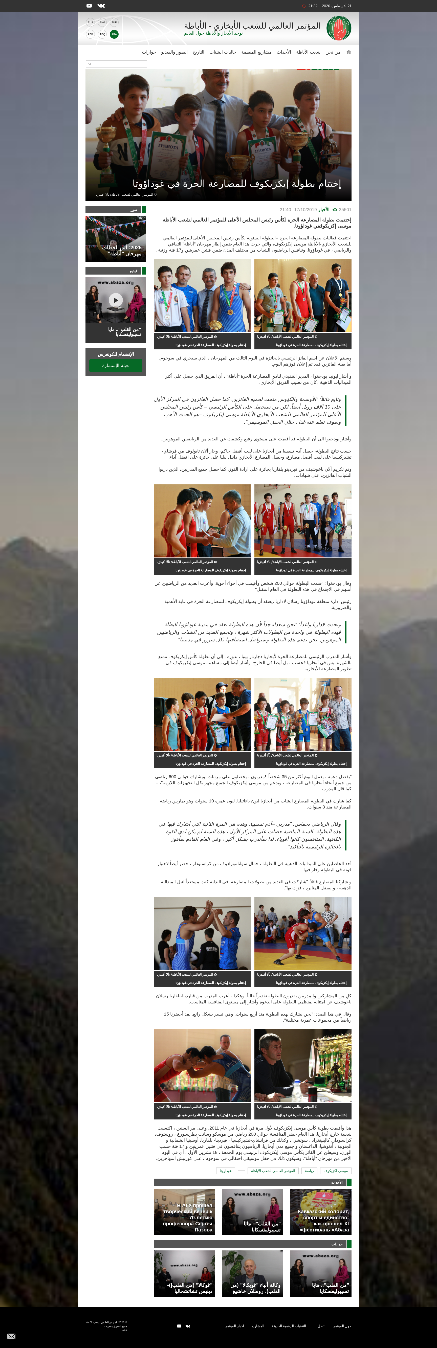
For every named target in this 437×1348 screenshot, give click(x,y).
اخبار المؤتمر (234, 1326)
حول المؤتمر (342, 1326)
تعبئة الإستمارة (115, 365)
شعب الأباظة (308, 52)
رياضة (309, 1171)
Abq (102, 34)
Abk (90, 34)
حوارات (149, 52)
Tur (114, 22)
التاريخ (198, 52)
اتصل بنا (319, 1326)
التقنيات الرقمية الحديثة (289, 1326)
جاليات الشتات (222, 52)
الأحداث (284, 52)
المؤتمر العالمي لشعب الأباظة (273, 1171)
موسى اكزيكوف (336, 1171)
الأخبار (324, 209)
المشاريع (258, 1326)
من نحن (333, 52)
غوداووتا (225, 1171)
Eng (102, 22)
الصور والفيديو (174, 52)
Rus (90, 22)
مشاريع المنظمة (256, 52)
